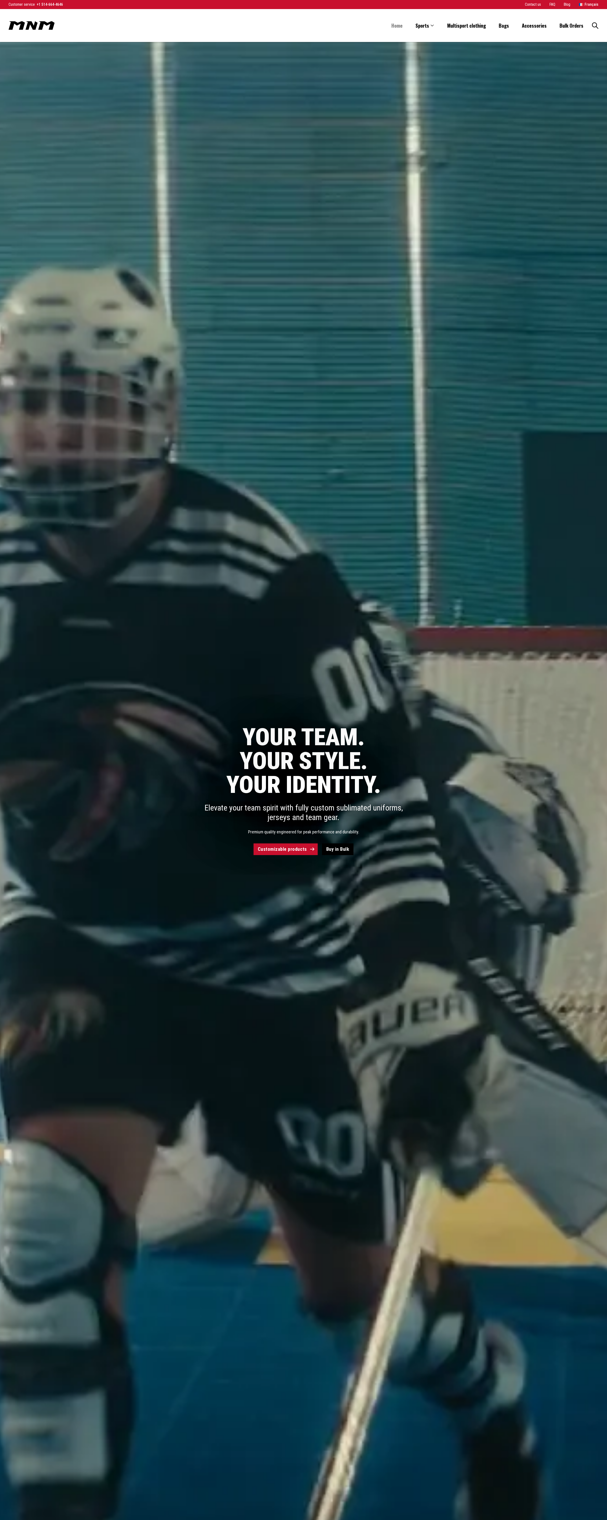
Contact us (533, 4)
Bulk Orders (571, 25)
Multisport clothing (466, 25)
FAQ (552, 4)
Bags (504, 25)
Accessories (534, 25)
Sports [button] (422, 25)
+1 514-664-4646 (50, 4)
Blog (567, 4)
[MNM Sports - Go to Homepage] (32, 25)
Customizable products (282, 849)
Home (397, 25)
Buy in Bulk (337, 849)
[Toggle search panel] (595, 25)
